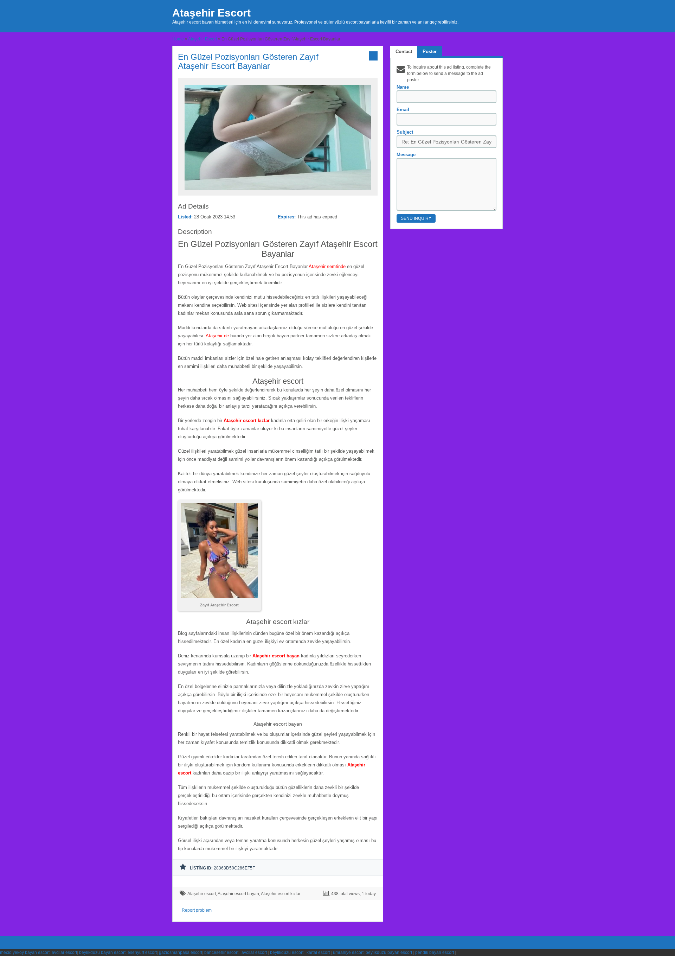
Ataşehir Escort (211, 13)
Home (178, 39)
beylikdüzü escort (286, 952)
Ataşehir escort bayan (238, 893)
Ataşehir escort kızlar (281, 893)
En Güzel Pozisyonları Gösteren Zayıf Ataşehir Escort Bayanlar (248, 61)
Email (403, 109)
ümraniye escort (348, 952)
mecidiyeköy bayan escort (25, 952)
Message (406, 154)
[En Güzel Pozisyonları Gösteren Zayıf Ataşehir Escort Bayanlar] (277, 192)
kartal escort (318, 952)
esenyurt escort (142, 952)
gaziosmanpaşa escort (180, 952)
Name (403, 87)
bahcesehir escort (221, 952)
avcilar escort (64, 952)
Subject (405, 132)
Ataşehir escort (201, 893)
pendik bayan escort (434, 952)
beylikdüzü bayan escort (102, 952)
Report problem (197, 910)
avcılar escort (254, 952)
